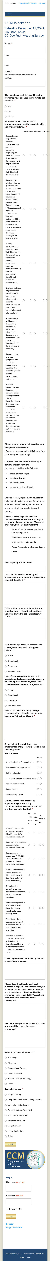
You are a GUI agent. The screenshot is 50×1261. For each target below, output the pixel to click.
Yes (9, 106)
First (7, 55)
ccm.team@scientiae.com (28, 3)
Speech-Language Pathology (19, 1078)
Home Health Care (15, 1131)
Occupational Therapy (17, 1068)
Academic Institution (16, 1120)
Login (11, 1216)
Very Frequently (14, 671)
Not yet (11, 116)
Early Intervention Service (18, 1105)
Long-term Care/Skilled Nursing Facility (24, 1099)
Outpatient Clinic (15, 1126)
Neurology (12, 1058)
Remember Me (15, 1209)
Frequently (12, 666)
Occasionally (13, 661)
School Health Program (17, 1115)
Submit (10, 1144)
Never (10, 656)
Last (7, 66)
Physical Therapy (15, 1073)
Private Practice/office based (20, 1110)
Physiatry (12, 1063)
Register (10, 1223)
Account (42, 3)
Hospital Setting (14, 1094)
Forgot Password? (14, 1227)
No (9, 111)
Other (10, 1084)
